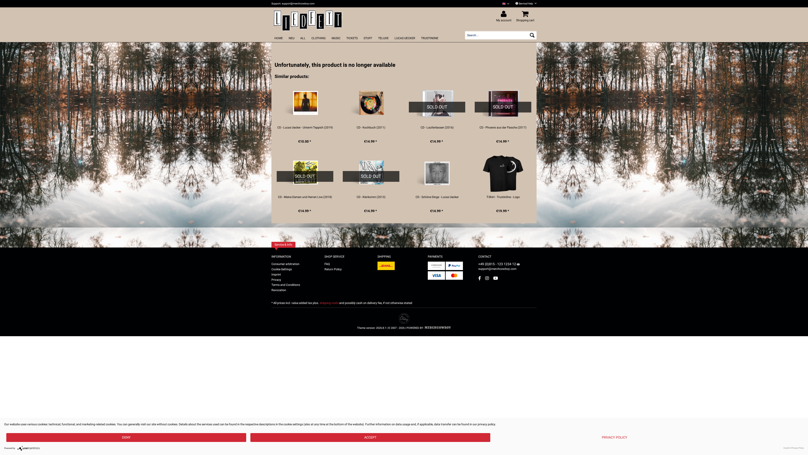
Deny (126, 437)
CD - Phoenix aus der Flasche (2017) (503, 128)
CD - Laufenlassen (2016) (437, 128)
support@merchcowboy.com (497, 269)
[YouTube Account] (495, 278)
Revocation (278, 290)
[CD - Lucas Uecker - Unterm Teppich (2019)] (305, 104)
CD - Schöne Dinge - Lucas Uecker (437, 197)
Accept (370, 437)
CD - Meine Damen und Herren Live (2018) (305, 197)
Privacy (276, 280)
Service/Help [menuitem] (526, 3)
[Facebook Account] (479, 278)
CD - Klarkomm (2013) (371, 197)
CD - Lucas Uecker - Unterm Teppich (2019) (305, 128)
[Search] (532, 35)
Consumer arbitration (285, 264)
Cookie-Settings (281, 269)
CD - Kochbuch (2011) (371, 128)
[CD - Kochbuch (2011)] (371, 104)
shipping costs (329, 303)
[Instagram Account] (487, 278)
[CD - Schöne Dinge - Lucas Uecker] (437, 173)
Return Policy (333, 269)
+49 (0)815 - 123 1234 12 (497, 264)
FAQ (327, 264)
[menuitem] (504, 3)
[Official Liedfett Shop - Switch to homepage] (308, 19)
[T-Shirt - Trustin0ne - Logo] (503, 173)
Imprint (276, 274)
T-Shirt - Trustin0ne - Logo (503, 197)
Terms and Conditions (285, 285)
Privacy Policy (614, 437)
